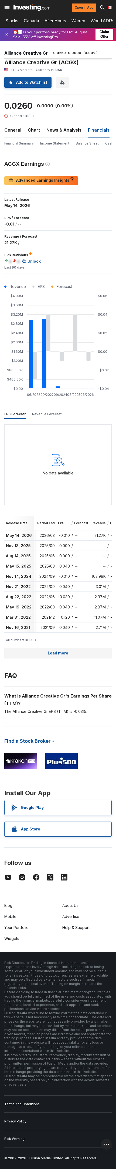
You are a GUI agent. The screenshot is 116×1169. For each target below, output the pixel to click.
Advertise (70, 916)
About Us (70, 905)
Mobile (10, 916)
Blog (8, 905)
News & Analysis (63, 130)
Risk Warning (14, 1139)
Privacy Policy (15, 1121)
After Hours (55, 21)
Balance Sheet (87, 143)
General (12, 130)
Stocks (11, 21)
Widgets (11, 938)
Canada (31, 21)
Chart (34, 130)
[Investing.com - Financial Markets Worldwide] (31, 7)
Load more (58, 653)
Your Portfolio (16, 927)
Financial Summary (19, 143)
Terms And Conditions (22, 1104)
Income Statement (54, 143)
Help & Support (76, 927)
